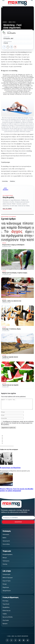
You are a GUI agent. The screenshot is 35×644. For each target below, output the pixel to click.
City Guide (6, 620)
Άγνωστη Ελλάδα (8, 617)
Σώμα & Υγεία (12, 22)
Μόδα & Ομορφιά (8, 577)
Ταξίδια (5, 613)
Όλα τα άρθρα (7, 208)
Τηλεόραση (6, 561)
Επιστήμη (5, 600)
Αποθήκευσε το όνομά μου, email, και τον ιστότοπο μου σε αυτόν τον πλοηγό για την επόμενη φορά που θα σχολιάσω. (17, 423)
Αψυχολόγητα (7, 590)
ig (19, 640)
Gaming (5, 564)
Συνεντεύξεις (6, 544)
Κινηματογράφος (7, 554)
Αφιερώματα (6, 541)
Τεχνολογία (6, 604)
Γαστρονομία (6, 574)
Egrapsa (5, 623)
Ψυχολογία (6, 587)
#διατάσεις (12, 181)
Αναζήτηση (18, 522)
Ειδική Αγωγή (6, 610)
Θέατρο (5, 557)
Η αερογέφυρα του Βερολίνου (10, 467)
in (11, 46)
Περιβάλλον (6, 607)
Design (5, 584)
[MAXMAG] (17, 3)
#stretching (5, 181)
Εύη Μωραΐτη (8, 197)
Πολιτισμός (6, 534)
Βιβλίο (4, 537)
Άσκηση (5, 22)
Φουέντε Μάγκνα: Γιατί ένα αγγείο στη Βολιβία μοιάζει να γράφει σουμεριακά (16, 490)
